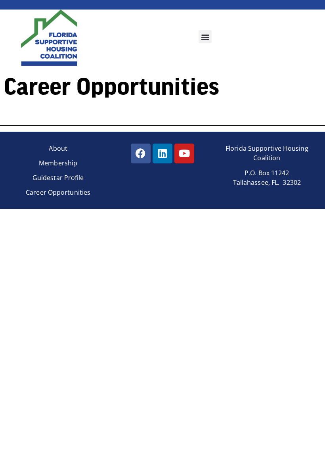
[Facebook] (141, 153)
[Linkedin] (162, 153)
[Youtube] (184, 153)
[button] (205, 36)
